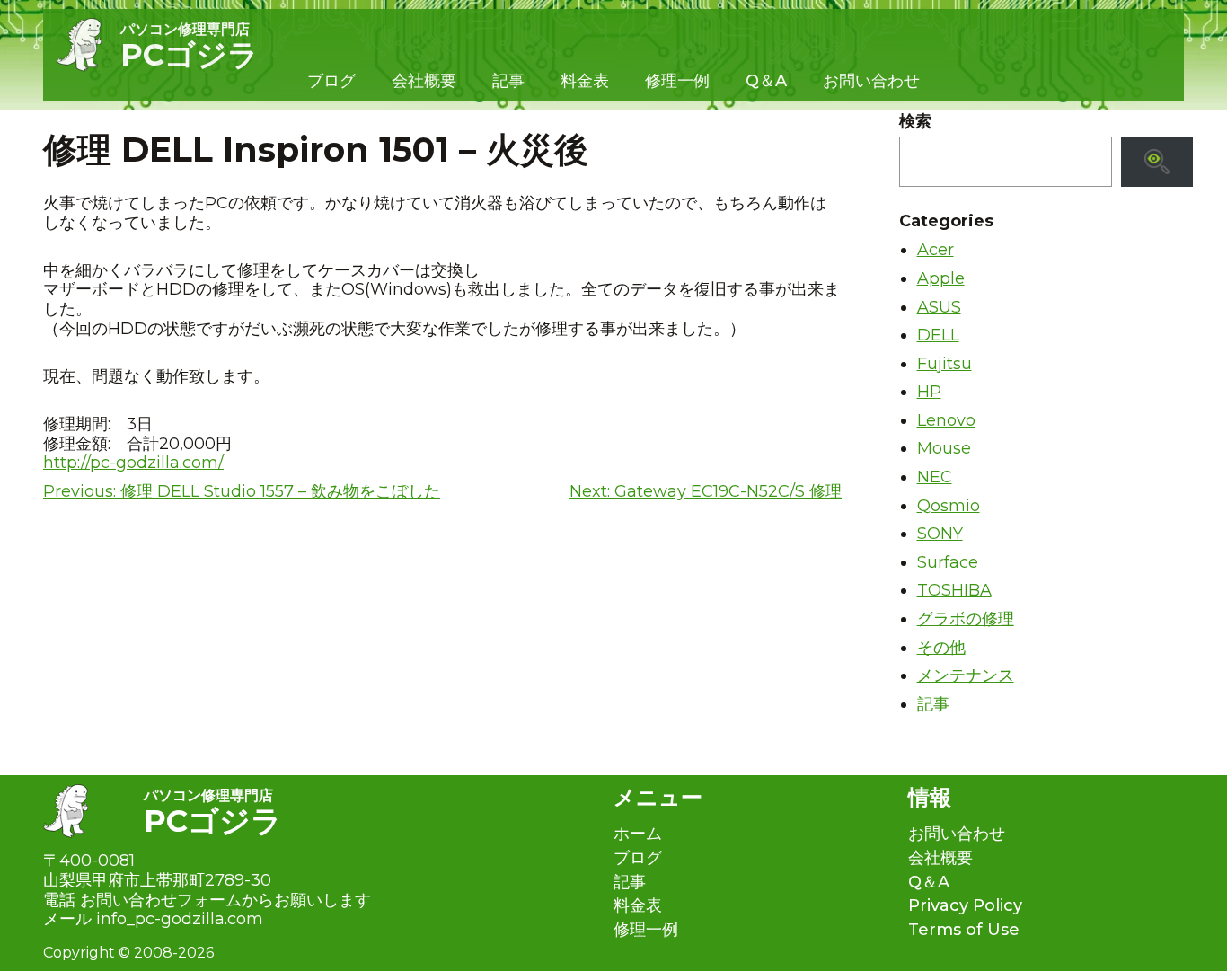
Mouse (944, 448)
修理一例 (677, 81)
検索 (915, 121)
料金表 (585, 81)
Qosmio (948, 506)
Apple (941, 278)
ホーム (638, 834)
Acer (935, 250)
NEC (934, 477)
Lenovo (946, 420)
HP (929, 392)
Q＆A (766, 81)
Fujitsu (944, 364)
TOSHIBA (954, 590)
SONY (940, 533)
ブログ (331, 81)
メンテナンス (965, 675)
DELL (938, 335)
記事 (508, 81)
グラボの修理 (965, 619)
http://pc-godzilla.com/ (133, 462)
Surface (947, 562)
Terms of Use (964, 930)
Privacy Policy (965, 905)
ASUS (939, 307)
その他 (941, 648)
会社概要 (424, 81)
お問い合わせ (871, 81)
